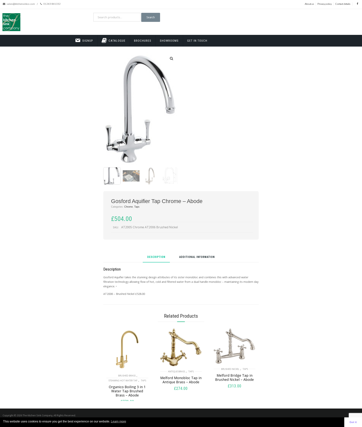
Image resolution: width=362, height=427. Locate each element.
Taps (137, 206)
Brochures (142, 40)
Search (150, 17)
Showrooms (169, 40)
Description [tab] (156, 257)
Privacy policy (325, 4)
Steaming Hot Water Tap (122, 380)
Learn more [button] (118, 421)
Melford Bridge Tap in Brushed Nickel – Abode (234, 377)
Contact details (342, 4)
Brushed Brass (127, 375)
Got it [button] (353, 422)
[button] (171, 58)
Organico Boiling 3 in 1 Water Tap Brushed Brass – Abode (127, 391)
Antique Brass (176, 371)
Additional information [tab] (197, 257)
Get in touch (197, 40)
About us (309, 4)
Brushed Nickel (230, 369)
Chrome (128, 206)
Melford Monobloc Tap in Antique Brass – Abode (181, 380)
